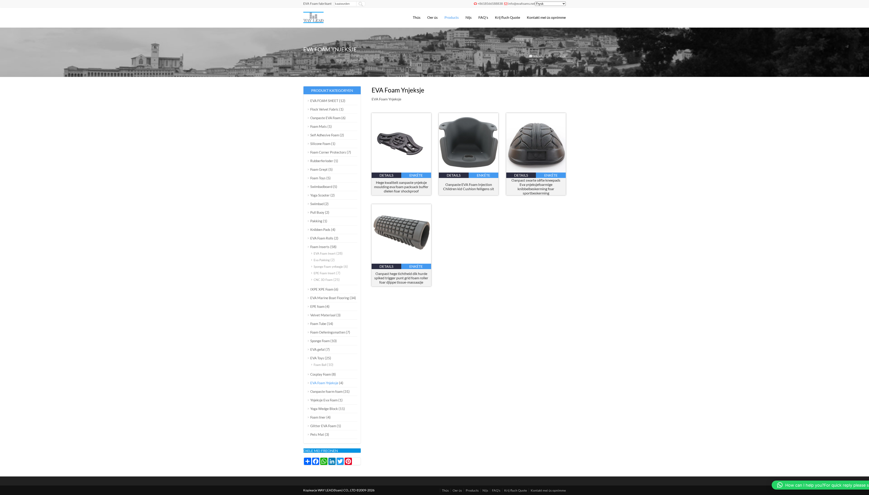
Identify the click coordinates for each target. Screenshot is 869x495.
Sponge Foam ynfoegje (328, 266)
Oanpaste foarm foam (326, 391)
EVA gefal (317, 349)
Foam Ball (320, 365)
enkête (416, 175)
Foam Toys (318, 178)
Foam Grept (319, 169)
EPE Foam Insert (324, 273)
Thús (416, 17)
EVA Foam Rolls (321, 238)
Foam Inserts (319, 247)
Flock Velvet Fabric (324, 109)
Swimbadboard (321, 187)
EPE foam (317, 306)
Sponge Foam (320, 341)
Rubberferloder (321, 161)
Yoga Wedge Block (324, 409)
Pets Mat (317, 434)
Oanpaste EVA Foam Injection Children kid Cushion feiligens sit (468, 186)
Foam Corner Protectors (328, 152)
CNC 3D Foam (323, 280)
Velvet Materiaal (323, 315)
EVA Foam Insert (325, 253)
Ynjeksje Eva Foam (324, 400)
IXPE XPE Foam (321, 289)
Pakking (316, 221)
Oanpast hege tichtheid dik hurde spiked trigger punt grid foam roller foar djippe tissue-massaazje (401, 277)
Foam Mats (318, 126)
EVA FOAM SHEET (324, 101)
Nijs (469, 17)
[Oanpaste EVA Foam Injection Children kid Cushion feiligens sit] (468, 171)
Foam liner (318, 417)
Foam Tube (318, 324)
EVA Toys (317, 358)
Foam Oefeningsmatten (327, 332)
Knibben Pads (320, 229)
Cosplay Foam (320, 374)
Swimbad (317, 204)
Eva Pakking (322, 260)
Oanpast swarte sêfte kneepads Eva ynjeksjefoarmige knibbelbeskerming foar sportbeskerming (535, 186)
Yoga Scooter (320, 195)
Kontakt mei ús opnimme (546, 17)
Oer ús (432, 17)
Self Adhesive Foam (324, 135)
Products (451, 17)
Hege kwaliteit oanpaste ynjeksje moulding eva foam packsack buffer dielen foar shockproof (401, 186)
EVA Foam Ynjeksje (324, 383)
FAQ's (483, 17)
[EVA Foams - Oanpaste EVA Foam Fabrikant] (313, 21)
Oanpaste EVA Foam (325, 118)
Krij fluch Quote (507, 17)
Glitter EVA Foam (323, 426)
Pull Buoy (317, 212)
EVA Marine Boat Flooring (329, 298)
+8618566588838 (490, 3)
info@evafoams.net (521, 3)
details (386, 175)
